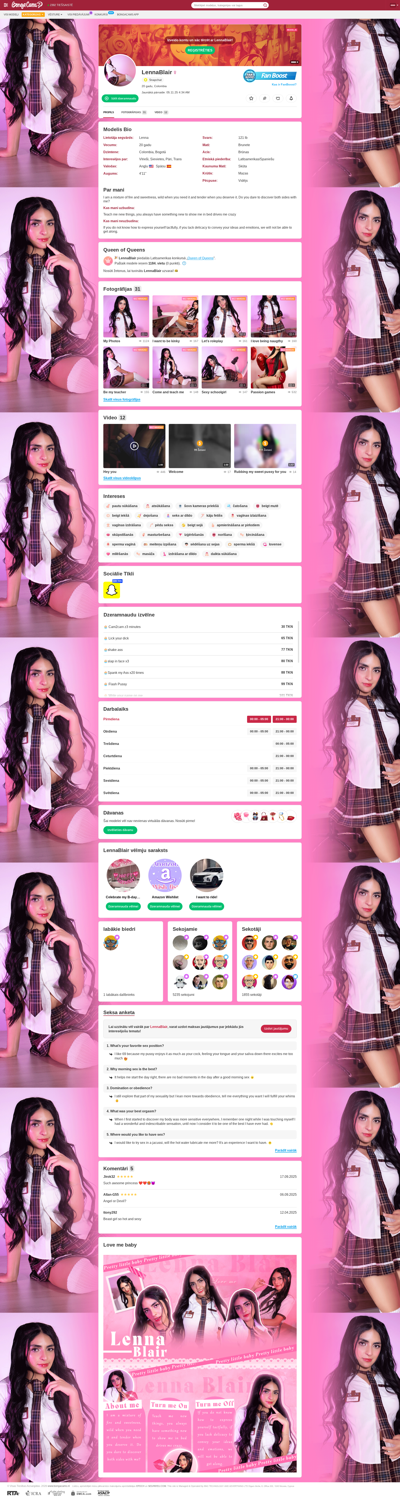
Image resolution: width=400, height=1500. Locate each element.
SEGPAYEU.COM (157, 1486)
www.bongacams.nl (59, 1486)
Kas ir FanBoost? (284, 84)
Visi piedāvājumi (78, 14)
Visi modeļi (11, 14)
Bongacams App (128, 14)
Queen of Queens (201, 258)
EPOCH (140, 1486)
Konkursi (101, 14)
